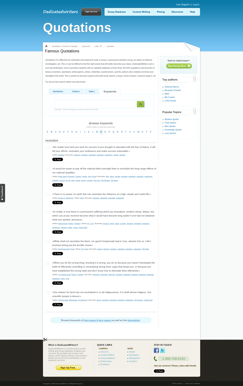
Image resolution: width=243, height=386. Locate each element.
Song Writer (92, 176)
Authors (76, 91)
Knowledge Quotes (173, 130)
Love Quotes (170, 133)
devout (99, 300)
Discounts (177, 11)
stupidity (90, 180)
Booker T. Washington (65, 198)
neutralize (84, 155)
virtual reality (83, 227)
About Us (104, 352)
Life (82, 249)
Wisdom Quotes (172, 119)
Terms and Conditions (192, 383)
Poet (72, 249)
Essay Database (117, 11)
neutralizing (108, 155)
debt (107, 176)
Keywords (86, 46)
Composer (71, 176)
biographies (134, 320)
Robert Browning (64, 249)
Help (192, 11)
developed (104, 274)
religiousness (138, 300)
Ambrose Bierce (172, 87)
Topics (92, 91)
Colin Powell (170, 101)
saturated (122, 155)
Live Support (182, 4)
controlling (96, 274)
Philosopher (73, 300)
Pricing (161, 11)
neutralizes (100, 155)
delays (112, 223)
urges (67, 278)
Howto (132, 352)
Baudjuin (61, 155)
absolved (106, 249)
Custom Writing (141, 11)
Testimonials (106, 361)
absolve (99, 249)
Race (86, 249)
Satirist (84, 176)
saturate (115, 155)
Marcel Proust (63, 223)
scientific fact (148, 300)
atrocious (106, 223)
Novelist (77, 223)
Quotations (58, 91)
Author (71, 223)
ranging (83, 180)
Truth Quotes (170, 123)
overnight (55, 180)
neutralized (92, 155)
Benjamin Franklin (173, 90)
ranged (78, 180)
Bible (167, 94)
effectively (111, 274)
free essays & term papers (97, 320)
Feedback (104, 364)
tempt (63, 278)
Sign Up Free (91, 12)
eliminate (119, 274)
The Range (114, 180)
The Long (97, 180)
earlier (117, 223)
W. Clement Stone (64, 274)
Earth (81, 198)
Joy (88, 223)
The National (105, 180)
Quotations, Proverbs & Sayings (65, 46)
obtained (64, 227)
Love (92, 223)
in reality (123, 223)
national (117, 176)
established (126, 274)
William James (63, 300)
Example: (76, 109)
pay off (68, 180)
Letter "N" (98, 46)
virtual (75, 227)
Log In (196, 4)
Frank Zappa (62, 176)
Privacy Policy (177, 383)
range (73, 180)
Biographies (134, 358)
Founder (80, 274)
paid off (62, 180)
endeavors (77, 155)
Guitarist (78, 176)
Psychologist (82, 300)
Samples (133, 361)
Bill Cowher (170, 97)
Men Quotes (170, 126)
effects (112, 176)
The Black (145, 249)
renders (70, 227)
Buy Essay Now (177, 66)
